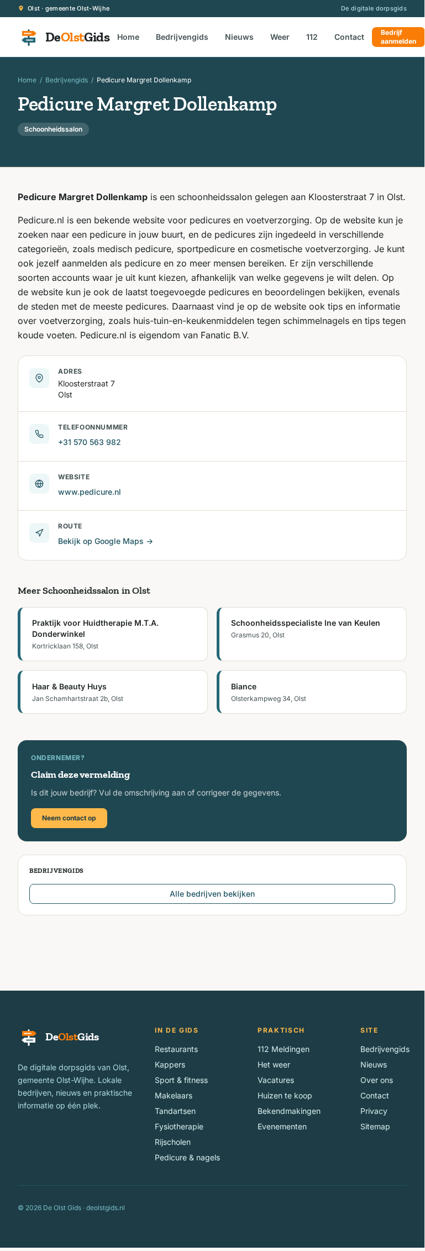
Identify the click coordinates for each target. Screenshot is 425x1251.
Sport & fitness (181, 1080)
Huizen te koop (285, 1095)
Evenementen (282, 1126)
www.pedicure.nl (89, 491)
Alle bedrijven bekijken (212, 893)
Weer (280, 36)
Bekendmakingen (289, 1111)
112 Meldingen (283, 1049)
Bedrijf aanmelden (398, 36)
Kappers (170, 1064)
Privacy (373, 1111)
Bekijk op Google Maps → (105, 541)
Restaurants (176, 1049)
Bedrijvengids (182, 36)
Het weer (274, 1064)
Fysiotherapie (179, 1126)
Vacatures (276, 1080)
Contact (349, 36)
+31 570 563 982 (89, 442)
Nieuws (239, 36)
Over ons (376, 1080)
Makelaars (173, 1095)
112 (312, 36)
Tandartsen (175, 1111)
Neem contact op (69, 818)
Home (128, 36)
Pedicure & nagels (187, 1157)
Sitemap (375, 1126)
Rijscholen (173, 1142)
